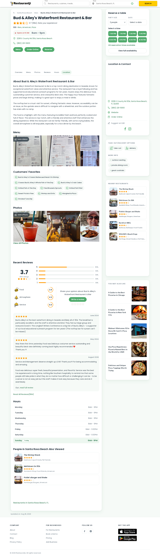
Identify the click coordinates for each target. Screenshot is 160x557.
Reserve (48, 49)
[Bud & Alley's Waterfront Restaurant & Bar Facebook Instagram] (129, 128)
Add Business (51, 542)
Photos (37, 72)
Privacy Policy (16, 542)
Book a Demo (52, 534)
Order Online (32, 49)
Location (66, 72)
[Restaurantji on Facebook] (84, 531)
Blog (12, 538)
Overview (18, 72)
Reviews (47, 72)
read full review (26, 387)
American (26, 27)
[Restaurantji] (20, 3)
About (12, 530)
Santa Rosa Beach (24, 13)
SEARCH (148, 3)
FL (14, 13)
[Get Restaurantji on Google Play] (127, 538)
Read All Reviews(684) (23, 394)
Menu (18, 49)
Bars (36, 13)
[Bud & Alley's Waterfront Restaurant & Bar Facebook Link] (125, 128)
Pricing (49, 538)
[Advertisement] (56, 60)
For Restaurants (53, 530)
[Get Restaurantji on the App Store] (127, 531)
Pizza (34, 27)
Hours (56, 72)
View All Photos (20, 243)
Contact (13, 534)
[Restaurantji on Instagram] (90, 531)
